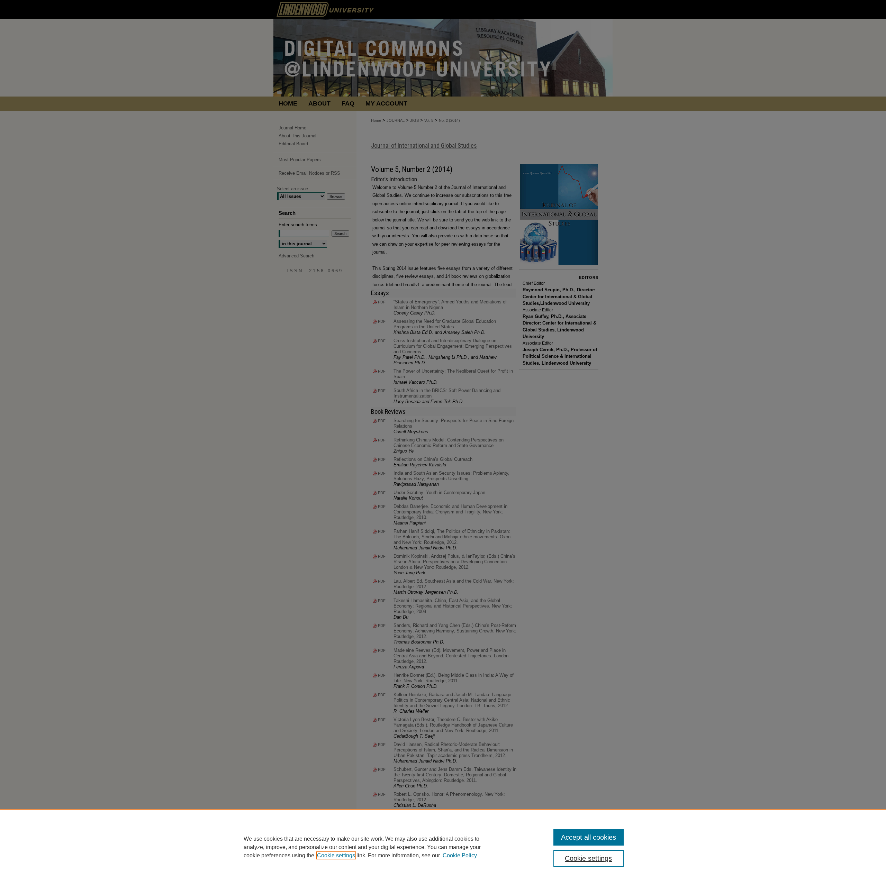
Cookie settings (336, 855)
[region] (443, 847)
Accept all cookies (588, 837)
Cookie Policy (460, 855)
